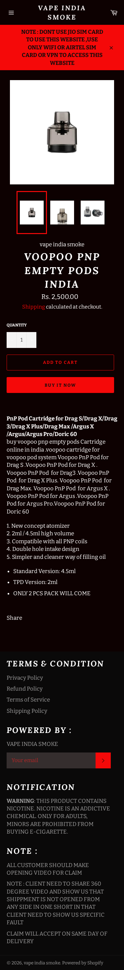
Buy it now (60, 385)
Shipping (33, 307)
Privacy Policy (25, 677)
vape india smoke (62, 12)
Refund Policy (25, 688)
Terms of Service (28, 699)
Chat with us (109, 955)
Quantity (17, 325)
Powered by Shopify (82, 963)
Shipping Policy (27, 710)
